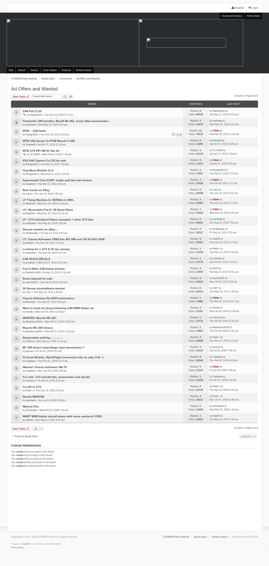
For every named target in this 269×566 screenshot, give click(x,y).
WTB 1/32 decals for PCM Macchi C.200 (49, 140)
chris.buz (217, 317)
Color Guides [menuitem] (50, 70)
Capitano (31, 361)
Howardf (30, 144)
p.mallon (30, 262)
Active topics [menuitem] (253, 16)
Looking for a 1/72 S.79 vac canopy (46, 249)
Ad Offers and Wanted (34, 88)
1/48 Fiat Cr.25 (32, 111)
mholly (29, 311)
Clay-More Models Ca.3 (38, 170)
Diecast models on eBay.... (40, 229)
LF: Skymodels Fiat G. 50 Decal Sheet (48, 209)
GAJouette (31, 410)
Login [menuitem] (255, 7)
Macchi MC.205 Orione (38, 327)
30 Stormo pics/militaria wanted (44, 288)
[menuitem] (14, 547)
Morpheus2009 (34, 321)
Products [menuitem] (66, 70)
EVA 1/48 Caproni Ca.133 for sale (44, 160)
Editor (216, 130)
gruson (29, 351)
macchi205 (32, 282)
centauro (30, 380)
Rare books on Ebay (36, 190)
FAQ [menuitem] (11, 70)
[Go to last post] (226, 111)
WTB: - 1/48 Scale (34, 130)
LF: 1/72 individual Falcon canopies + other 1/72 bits (58, 219)
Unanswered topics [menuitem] (232, 16)
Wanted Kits (31, 406)
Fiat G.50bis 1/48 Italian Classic (44, 268)
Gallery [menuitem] (34, 70)
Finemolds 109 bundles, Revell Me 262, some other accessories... (66, 121)
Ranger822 (36, 115)
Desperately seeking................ (43, 337)
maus (29, 193)
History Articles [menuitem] (84, 70)
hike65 (29, 243)
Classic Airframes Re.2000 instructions (48, 298)
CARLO (30, 341)
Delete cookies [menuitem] (220, 537)
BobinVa (30, 203)
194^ (28, 292)
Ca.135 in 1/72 (32, 386)
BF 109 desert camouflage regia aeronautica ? (53, 347)
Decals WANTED (33, 396)
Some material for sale (37, 278)
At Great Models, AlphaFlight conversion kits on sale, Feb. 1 (63, 357)
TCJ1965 (35, 154)
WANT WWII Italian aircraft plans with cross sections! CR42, (63, 416)
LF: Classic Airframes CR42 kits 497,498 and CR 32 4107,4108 (64, 239)
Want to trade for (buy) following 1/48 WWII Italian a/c (58, 308)
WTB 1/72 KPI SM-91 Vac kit (41, 150)
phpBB (25, 544)
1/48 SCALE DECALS (36, 258)
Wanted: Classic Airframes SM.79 (45, 367)
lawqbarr (30, 184)
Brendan (30, 302)
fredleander (32, 233)
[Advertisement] (134, 498)
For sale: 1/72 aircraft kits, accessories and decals (56, 377)
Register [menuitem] (239, 7)
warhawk (30, 124)
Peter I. (216, 248)
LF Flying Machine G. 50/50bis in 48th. (48, 199)
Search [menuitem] (22, 70)
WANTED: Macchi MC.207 (40, 317)
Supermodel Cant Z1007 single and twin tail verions (57, 180)
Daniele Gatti (33, 272)
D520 (216, 268)
